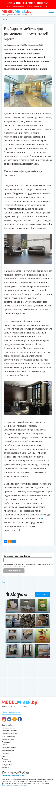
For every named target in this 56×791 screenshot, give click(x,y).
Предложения (7, 765)
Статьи (4, 20)
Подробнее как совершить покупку (14, 785)
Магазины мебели (8, 728)
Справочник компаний (10, 733)
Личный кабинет (8, 750)
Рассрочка (5, 753)
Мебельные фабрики (9, 731)
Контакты (5, 767)
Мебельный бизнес (9, 748)
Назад (4, 582)
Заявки (4, 756)
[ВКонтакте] (5, 541)
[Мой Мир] (14, 541)
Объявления (6, 762)
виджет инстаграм (44, 655)
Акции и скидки (8, 739)
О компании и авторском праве (13, 775)
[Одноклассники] (10, 541)
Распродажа (6, 742)
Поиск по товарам (8, 736)
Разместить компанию (11, 712)
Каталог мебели (7, 725)
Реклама (5, 759)
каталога (41, 518)
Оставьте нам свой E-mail (16, 556)
